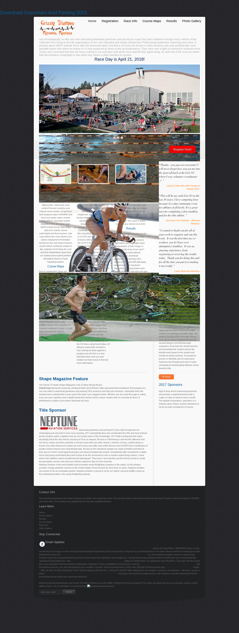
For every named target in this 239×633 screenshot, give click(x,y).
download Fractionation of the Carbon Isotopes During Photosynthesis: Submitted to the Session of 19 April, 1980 (99, 548)
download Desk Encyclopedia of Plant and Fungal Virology (168, 564)
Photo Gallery (191, 21)
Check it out (44, 388)
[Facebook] (42, 544)
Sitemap (4, 606)
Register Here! (182, 149)
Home (92, 21)
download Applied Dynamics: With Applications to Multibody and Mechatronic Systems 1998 (104, 554)
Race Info (130, 21)
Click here (50, 278)
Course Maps (151, 21)
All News (166, 377)
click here (91, 287)
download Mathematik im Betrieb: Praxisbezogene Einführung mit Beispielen (81, 573)
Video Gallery (45, 528)
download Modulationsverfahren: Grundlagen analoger (97, 561)
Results (171, 21)
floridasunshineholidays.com (178, 567)
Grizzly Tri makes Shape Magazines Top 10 (179, 286)
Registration (110, 21)
